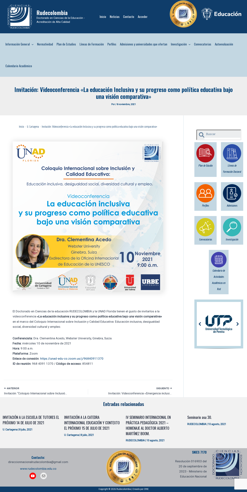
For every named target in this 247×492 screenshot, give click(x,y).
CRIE (146, 489)
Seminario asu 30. (199, 417)
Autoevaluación (224, 44)
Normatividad (45, 44)
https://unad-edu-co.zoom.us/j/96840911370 (71, 358)
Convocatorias (202, 44)
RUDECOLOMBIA (135, 440)
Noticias (115, 16)
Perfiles (111, 44)
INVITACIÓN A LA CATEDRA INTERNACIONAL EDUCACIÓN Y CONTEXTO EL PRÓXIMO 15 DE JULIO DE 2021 (92, 422)
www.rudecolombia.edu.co (38, 468)
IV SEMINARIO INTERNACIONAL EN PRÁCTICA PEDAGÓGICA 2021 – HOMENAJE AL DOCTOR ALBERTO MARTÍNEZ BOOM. (148, 425)
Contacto (128, 16)
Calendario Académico (18, 66)
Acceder (143, 16)
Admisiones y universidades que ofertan (143, 44)
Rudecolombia (52, 13)
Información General (17, 44)
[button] (31, 44)
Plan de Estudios (66, 44)
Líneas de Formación (92, 44)
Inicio (103, 16)
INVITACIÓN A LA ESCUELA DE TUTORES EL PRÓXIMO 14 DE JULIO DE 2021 (31, 419)
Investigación (179, 44)
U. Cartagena (10, 429)
